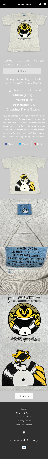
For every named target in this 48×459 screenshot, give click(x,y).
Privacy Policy (24, 421)
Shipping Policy (24, 413)
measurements (28, 119)
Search (24, 409)
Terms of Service (24, 425)
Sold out (22, 71)
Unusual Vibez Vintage (27, 440)
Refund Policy (24, 417)
